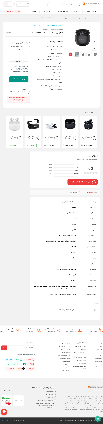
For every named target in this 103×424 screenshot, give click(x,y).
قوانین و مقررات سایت (80, 347)
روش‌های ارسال (82, 363)
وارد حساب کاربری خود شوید (81, 181)
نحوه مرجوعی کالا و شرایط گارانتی (79, 367)
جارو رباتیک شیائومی (64, 350)
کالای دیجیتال (87, 18)
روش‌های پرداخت (81, 360)
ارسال (4, 348)
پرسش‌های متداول (81, 350)
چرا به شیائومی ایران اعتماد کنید (79, 354)
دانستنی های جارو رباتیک (63, 347)
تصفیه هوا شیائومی (65, 358)
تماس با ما (99, 350)
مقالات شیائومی (61, 12)
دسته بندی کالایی (90, 12)
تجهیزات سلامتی (47, 12)
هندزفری (67, 18)
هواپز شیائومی (66, 361)
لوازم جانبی (33, 12)
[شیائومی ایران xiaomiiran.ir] (91, 4)
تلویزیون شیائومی (65, 353)
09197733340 (18, 100)
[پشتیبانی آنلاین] (98, 419)
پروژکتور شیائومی (65, 367)
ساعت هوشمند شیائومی (63, 355)
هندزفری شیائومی (65, 364)
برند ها (76, 12)
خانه (95, 18)
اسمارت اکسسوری (76, 18)
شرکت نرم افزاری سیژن (7, 421)
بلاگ (101, 353)
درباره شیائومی (98, 358)
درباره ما (100, 364)
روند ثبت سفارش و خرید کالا (79, 358)
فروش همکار (98, 361)
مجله (101, 355)
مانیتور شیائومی (66, 370)
